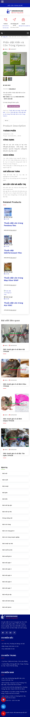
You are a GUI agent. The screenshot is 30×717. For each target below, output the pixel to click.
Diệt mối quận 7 (7, 588)
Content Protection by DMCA (15, 714)
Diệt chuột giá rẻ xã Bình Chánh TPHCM (12, 420)
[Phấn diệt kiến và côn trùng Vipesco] (10, 79)
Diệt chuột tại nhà (7, 543)
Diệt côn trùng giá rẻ (8, 531)
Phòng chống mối (7, 518)
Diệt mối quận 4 (7, 575)
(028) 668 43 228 (13, 646)
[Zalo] (3, 706)
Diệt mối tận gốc (7, 505)
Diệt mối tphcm (6, 607)
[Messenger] (3, 700)
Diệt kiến (4, 499)
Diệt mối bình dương (8, 601)
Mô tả (6, 120)
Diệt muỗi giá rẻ (6, 556)
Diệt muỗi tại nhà (7, 550)
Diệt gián (4, 492)
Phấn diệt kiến (14, 112)
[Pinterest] (14, 632)
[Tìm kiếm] (3, 33)
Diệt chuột (5, 486)
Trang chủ (5, 36)
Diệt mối (4, 473)
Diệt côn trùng (6, 524)
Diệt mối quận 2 (6, 569)
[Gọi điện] (3, 713)
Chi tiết (7, 219)
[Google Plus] (10, 632)
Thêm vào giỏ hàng (13, 106)
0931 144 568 (6, 27)
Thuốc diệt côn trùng (14, 110)
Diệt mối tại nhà (7, 511)
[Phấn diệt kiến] (15, 64)
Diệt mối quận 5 (6, 581)
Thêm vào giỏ (8, 217)
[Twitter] (3, 632)
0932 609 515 (6, 25)
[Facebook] (6, 632)
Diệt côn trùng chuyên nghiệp (10, 537)
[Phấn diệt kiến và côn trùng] (5, 79)
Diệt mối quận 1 (6, 562)
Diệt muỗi (5, 480)
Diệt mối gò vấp (6, 594)
